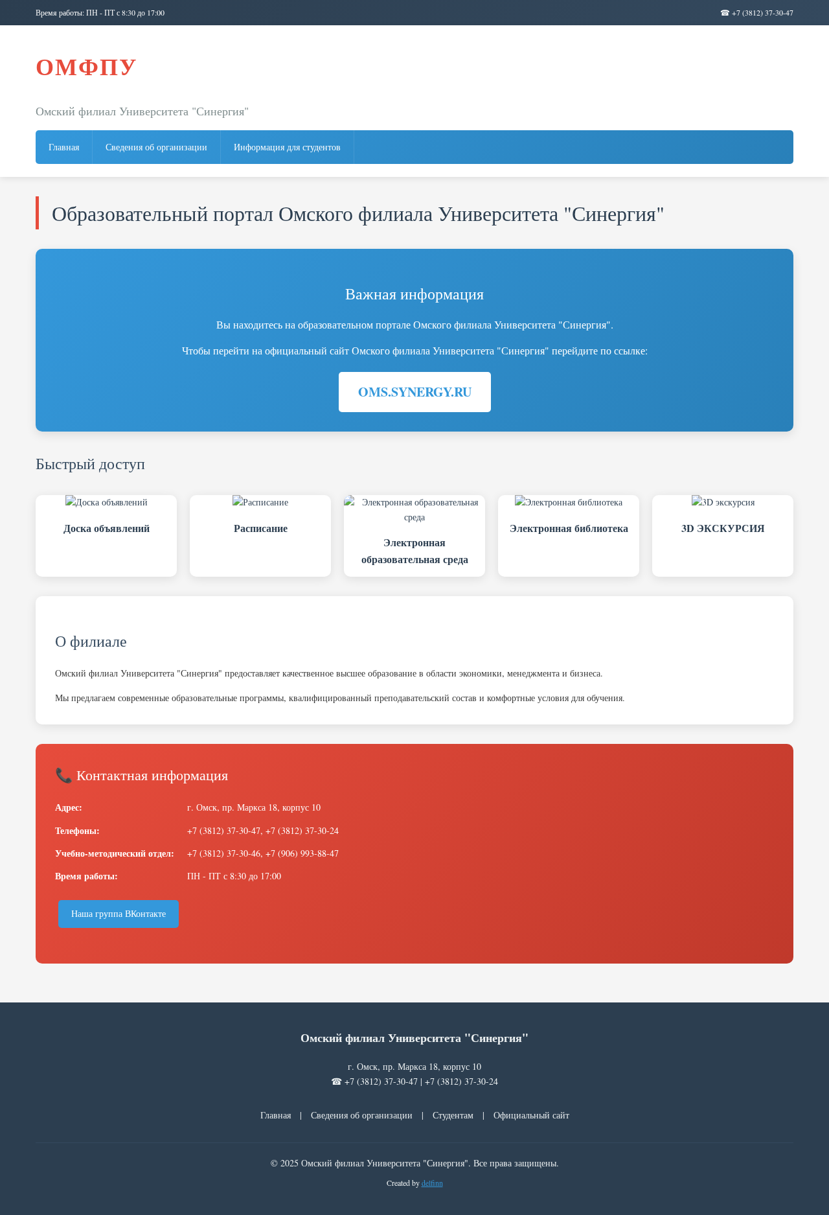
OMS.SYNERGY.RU (414, 391)
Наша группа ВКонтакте (118, 913)
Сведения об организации (156, 147)
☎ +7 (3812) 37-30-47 (756, 12)
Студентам (453, 1115)
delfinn (432, 1182)
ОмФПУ (86, 66)
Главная (64, 147)
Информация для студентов (287, 147)
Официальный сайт (531, 1115)
